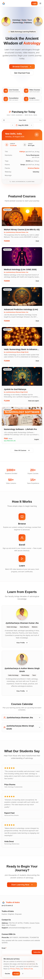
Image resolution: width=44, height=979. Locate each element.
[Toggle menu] (40, 3)
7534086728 (34, 937)
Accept (16, 973)
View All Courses (20, 450)
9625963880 (24, 937)
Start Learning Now (20, 885)
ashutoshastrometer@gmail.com (20, 928)
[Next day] (31, 125)
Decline (7, 973)
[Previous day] (12, 125)
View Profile (20, 643)
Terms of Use (28, 969)
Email (4, 948)
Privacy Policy (15, 969)
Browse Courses (20, 66)
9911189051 (14, 937)
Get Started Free (22, 73)
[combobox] (22, 120)
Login (34, 3)
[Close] (22, 973)
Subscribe (37, 952)
